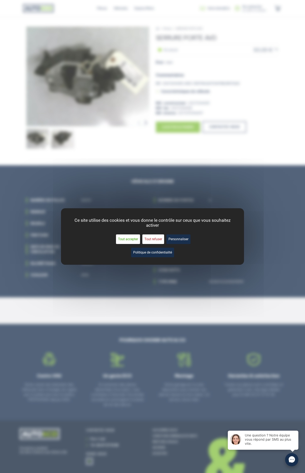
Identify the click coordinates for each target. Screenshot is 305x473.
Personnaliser (178, 239)
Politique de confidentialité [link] (152, 252)
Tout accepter (128, 239)
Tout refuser (153, 239)
